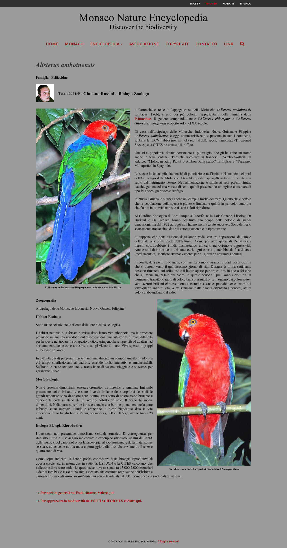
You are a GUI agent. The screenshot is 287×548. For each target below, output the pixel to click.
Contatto (206, 43)
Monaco (74, 43)
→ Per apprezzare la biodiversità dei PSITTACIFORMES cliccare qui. (89, 500)
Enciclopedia (105, 43)
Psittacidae (143, 118)
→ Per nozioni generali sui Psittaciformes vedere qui (74, 492)
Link (228, 43)
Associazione (144, 43)
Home (52, 43)
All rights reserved (168, 541)
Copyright (177, 43)
